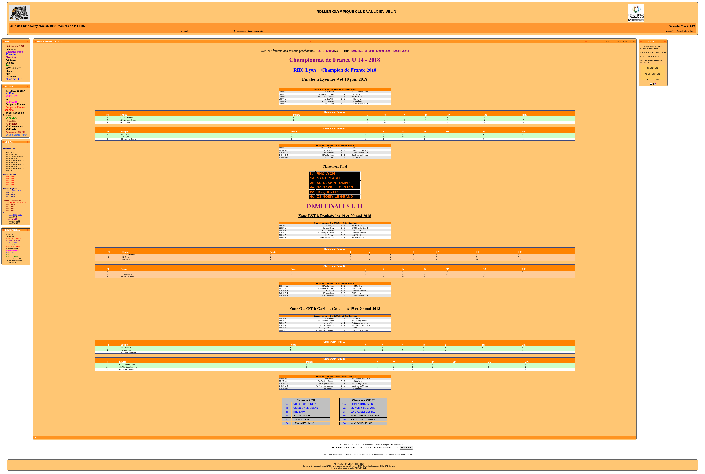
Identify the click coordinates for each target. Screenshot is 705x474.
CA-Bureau (11, 76)
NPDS (329, 466)
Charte (9, 71)
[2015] (339, 51)
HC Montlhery (126, 274)
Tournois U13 (11, 217)
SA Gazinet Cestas (128, 120)
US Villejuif (126, 259)
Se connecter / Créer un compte (375, 445)
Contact (10, 62)
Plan (8, 73)
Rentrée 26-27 (653, 76)
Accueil (184, 31)
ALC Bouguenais (126, 369)
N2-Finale (11, 129)
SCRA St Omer (126, 118)
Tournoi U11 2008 (13, 223)
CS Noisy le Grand (128, 139)
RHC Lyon (125, 137)
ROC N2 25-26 (13, 68)
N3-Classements (15, 126)
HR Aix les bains (127, 277)
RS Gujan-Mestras (128, 352)
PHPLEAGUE (360, 468)
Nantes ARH (126, 134)
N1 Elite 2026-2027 (653, 70)
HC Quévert (125, 122)
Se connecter (240, 31)
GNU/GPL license (387, 466)
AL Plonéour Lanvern (128, 367)
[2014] (347, 51)
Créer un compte (255, 31)
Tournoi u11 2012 (13, 221)
